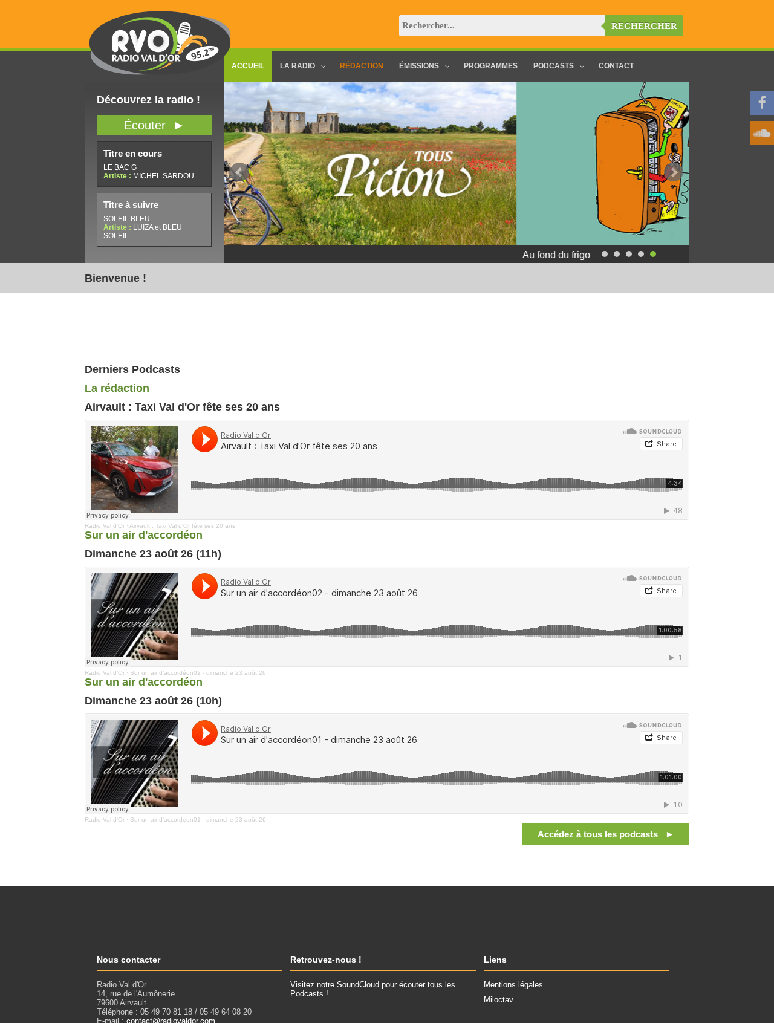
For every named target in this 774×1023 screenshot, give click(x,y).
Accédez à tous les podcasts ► (606, 834)
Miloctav (498, 999)
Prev (239, 172)
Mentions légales (513, 984)
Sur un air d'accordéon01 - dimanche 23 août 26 (198, 819)
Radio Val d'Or (105, 525)
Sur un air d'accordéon (144, 535)
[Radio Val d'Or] (160, 72)
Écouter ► (154, 125)
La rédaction (117, 388)
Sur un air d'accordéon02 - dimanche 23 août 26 (198, 672)
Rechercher (644, 26)
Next (673, 172)
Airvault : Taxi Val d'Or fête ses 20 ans (182, 525)
